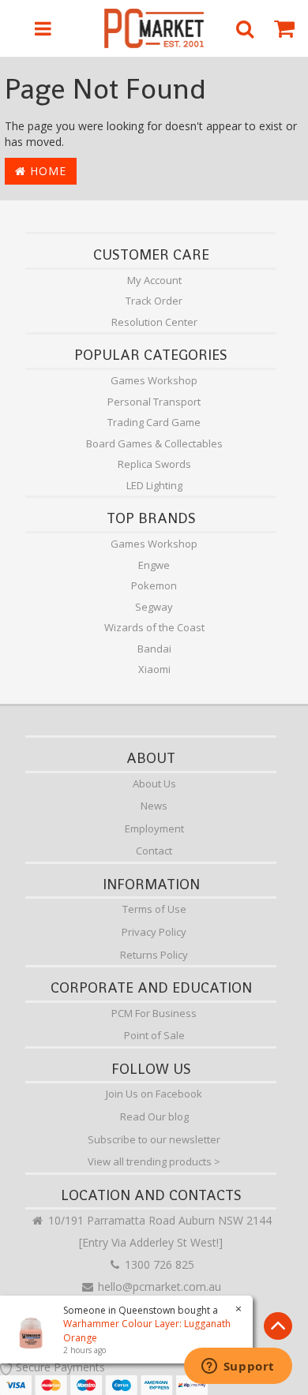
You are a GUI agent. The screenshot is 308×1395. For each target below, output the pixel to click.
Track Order (154, 301)
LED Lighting (154, 485)
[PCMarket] (154, 28)
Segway (154, 607)
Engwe (154, 565)
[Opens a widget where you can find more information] (237, 1367)
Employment (154, 828)
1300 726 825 (158, 1264)
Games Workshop (154, 380)
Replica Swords (154, 464)
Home (46, 170)
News (154, 805)
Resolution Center (154, 322)
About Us (154, 783)
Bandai (154, 648)
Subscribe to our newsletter (154, 1139)
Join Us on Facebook (154, 1093)
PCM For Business (154, 1013)
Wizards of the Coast (154, 627)
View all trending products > (154, 1161)
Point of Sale (154, 1035)
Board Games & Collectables (154, 443)
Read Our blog (154, 1116)
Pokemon (154, 585)
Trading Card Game (154, 422)
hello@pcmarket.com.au (158, 1286)
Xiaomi (154, 669)
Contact (154, 850)
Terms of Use (154, 909)
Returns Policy (154, 955)
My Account (154, 280)
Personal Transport (154, 402)
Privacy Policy (154, 932)
